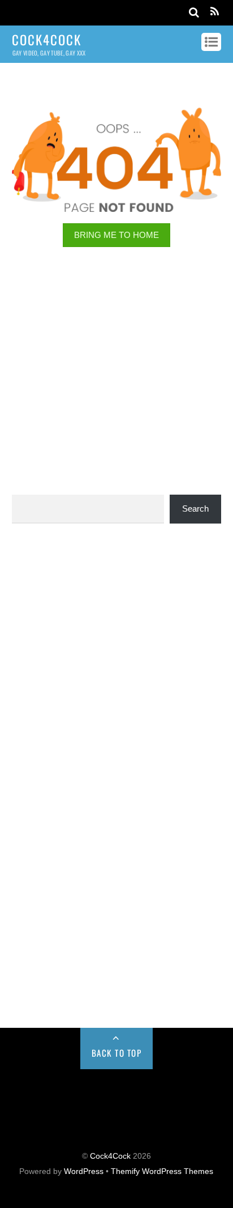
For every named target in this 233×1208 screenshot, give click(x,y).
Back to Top (117, 1053)
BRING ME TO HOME (116, 235)
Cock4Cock (110, 1156)
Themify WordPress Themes (162, 1171)
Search (195, 508)
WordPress (83, 1171)
